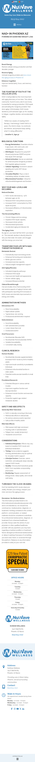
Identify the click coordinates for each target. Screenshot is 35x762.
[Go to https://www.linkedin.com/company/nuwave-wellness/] (23, 709)
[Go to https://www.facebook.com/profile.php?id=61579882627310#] (12, 709)
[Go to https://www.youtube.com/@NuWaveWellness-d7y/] (17, 709)
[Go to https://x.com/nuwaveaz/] (20, 709)
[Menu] (17, 759)
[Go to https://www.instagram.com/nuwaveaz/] (15, 709)
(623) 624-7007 (17, 19)
